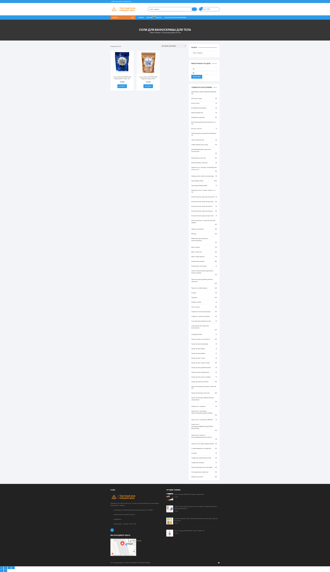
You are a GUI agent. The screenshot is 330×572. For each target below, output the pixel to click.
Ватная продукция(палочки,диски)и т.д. (203, 122)
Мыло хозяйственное (198, 256)
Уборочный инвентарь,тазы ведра (201, 467)
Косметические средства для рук (202, 211)
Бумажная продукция (198, 117)
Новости (158, 17)
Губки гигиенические (197, 140)
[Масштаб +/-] (1, 567)
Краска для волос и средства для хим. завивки (203, 221)
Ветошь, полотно (196, 128)
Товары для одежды (197, 462)
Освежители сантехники (199, 266)
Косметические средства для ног (202, 206)
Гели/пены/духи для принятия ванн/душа (203, 133)
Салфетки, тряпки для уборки (200, 316)
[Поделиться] (9, 567)
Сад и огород (195, 307)
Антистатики (195, 103)
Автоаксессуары (196, 98)
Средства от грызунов (198, 406)
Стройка (194, 453)
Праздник (194, 297)
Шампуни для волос (197, 477)
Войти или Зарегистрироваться (121, 1)
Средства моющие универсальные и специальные (202, 399)
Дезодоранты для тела (198, 158)
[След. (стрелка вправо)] (5, 570)
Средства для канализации (199, 344)
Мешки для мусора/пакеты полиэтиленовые (199, 239)
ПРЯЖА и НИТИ (196, 302)
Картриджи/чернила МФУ (199, 185)
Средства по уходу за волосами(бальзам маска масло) (201, 436)
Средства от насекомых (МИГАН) (202, 419)
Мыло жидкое (195, 247)
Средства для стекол (198, 358)
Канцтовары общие (197, 181)
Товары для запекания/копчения (201, 458)
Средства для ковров (198, 348)
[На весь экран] (5, 567)
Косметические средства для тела (202, 216)
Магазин (150, 16)
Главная (141, 17)
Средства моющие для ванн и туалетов (203, 386)
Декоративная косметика (199, 162)
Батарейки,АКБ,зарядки (198, 108)
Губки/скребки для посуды (199, 144)
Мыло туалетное (196, 252)
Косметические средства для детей (202, 197)
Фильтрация (196, 76)
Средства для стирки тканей (200, 363)
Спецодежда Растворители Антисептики (200, 327)
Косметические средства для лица (202, 201)
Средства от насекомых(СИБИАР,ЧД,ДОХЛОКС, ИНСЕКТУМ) (202, 426)
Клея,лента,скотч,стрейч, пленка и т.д (203, 190)
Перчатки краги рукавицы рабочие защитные (202, 280)
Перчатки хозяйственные (199, 288)
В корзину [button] (122, 86)
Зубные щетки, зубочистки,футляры (202, 176)
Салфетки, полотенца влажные (201, 311)
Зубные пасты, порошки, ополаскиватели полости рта (204, 168)
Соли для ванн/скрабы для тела (201, 321)
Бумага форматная (197, 112)
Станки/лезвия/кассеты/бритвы (201, 448)
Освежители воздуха (197, 261)
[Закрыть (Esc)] (13, 567)
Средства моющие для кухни (200, 393)
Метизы (193, 234)
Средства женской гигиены (199, 382)
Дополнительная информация (175, 17)
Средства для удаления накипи (201, 367)
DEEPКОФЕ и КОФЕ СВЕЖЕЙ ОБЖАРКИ (203, 92)
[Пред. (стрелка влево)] (1, 570)
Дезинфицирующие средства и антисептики (201, 150)
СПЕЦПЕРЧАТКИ (196, 334)
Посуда (193, 293)
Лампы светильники (197, 229)
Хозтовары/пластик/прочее (199, 472)
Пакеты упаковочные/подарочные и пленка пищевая (202, 272)
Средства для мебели (198, 353)
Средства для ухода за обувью (201, 377)
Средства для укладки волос (200, 372)
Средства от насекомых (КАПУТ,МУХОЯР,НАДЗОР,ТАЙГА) (202, 412)
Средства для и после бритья (200, 339)
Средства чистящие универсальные (202, 443)
